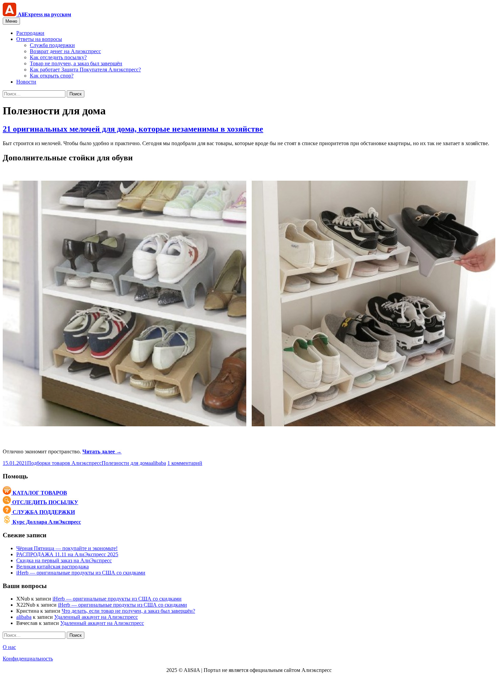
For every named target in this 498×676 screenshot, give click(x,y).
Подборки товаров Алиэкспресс (64, 463)
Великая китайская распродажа (52, 566)
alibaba (158, 463)
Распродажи (30, 33)
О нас (9, 647)
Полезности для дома (126, 463)
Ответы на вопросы (39, 39)
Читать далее (102, 451)
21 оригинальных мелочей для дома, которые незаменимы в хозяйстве (133, 129)
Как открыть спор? (52, 75)
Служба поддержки (52, 45)
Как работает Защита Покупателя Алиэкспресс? (85, 69)
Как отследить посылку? (58, 57)
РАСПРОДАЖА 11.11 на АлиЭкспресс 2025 (67, 554)
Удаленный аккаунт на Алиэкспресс (96, 617)
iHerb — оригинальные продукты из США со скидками (80, 573)
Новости (26, 82)
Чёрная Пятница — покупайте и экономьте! (67, 548)
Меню (11, 21)
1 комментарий (184, 463)
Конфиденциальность (28, 658)
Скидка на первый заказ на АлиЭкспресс (64, 560)
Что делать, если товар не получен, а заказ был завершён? (128, 611)
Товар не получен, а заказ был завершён (76, 63)
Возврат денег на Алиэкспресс (65, 51)
